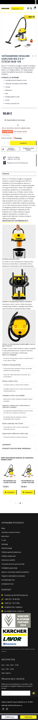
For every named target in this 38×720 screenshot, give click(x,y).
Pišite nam (28, 717)
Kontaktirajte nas (8, 580)
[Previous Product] (33, 56)
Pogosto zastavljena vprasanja (13, 576)
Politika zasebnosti (8, 556)
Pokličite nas (9, 717)
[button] (34, 18)
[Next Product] (35, 56)
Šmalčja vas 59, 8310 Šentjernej (16, 595)
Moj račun (5, 536)
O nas (3, 540)
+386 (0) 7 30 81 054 (12, 599)
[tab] (19, 174)
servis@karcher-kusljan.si (14, 611)
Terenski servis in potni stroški (12, 564)
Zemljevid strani (7, 584)
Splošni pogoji (6, 548)
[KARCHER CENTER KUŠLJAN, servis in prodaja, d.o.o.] (12, 8)
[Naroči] (33, 693)
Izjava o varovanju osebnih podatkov (15, 572)
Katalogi (4, 544)
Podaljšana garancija (9, 568)
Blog (3, 528)
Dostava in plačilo (8, 560)
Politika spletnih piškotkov (11, 552)
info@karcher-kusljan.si (13, 607)
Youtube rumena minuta (10, 532)
